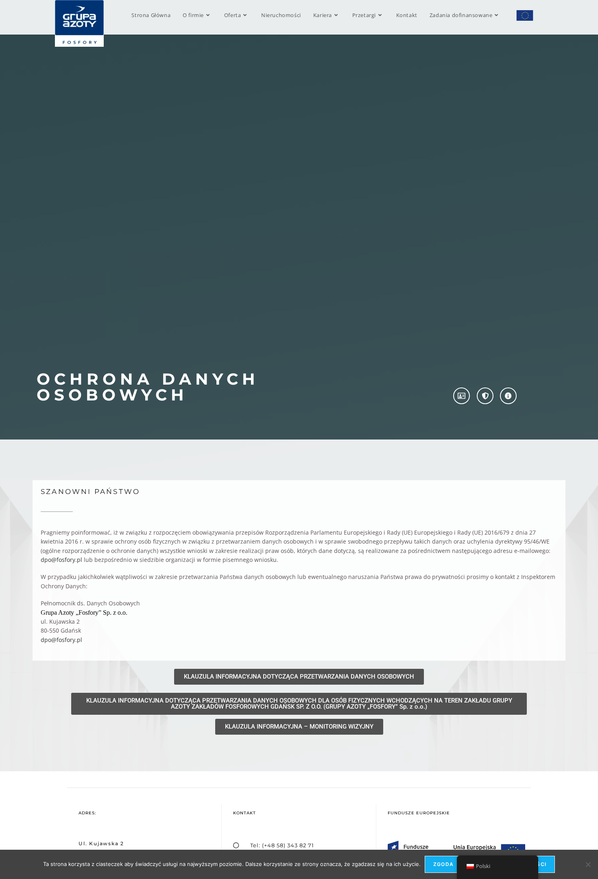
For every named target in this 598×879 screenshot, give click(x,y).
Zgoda (443, 864)
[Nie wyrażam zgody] (588, 864)
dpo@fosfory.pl (61, 560)
